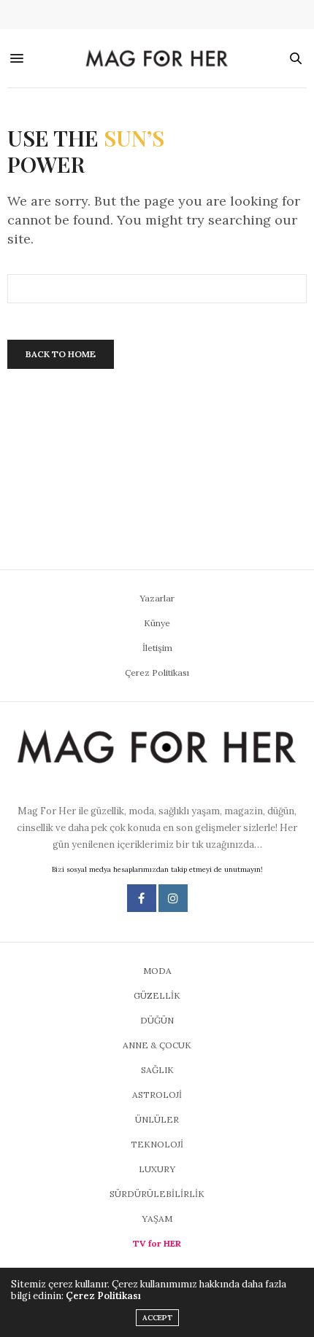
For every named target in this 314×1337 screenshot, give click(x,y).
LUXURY (157, 1168)
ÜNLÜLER (157, 1119)
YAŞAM (157, 1218)
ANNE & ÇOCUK (157, 1045)
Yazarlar (157, 598)
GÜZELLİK (157, 995)
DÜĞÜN (157, 1020)
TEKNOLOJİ (157, 1144)
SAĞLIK (157, 1069)
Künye (157, 622)
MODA (157, 970)
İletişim (157, 647)
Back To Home (61, 353)
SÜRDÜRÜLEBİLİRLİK (157, 1193)
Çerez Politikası (157, 672)
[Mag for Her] (157, 59)
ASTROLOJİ (157, 1094)
